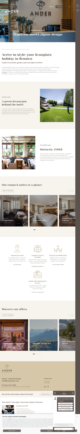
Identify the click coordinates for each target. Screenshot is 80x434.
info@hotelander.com (10, 381)
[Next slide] (72, 191)
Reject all (49, 430)
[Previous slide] (69, 191)
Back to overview (8, 190)
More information (11, 430)
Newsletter (47, 383)
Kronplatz (4, 72)
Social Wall (47, 381)
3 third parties (9, 418)
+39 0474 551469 (14, 379)
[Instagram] (45, 387)
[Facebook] (48, 387)
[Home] (77, 10)
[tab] (34, 229)
